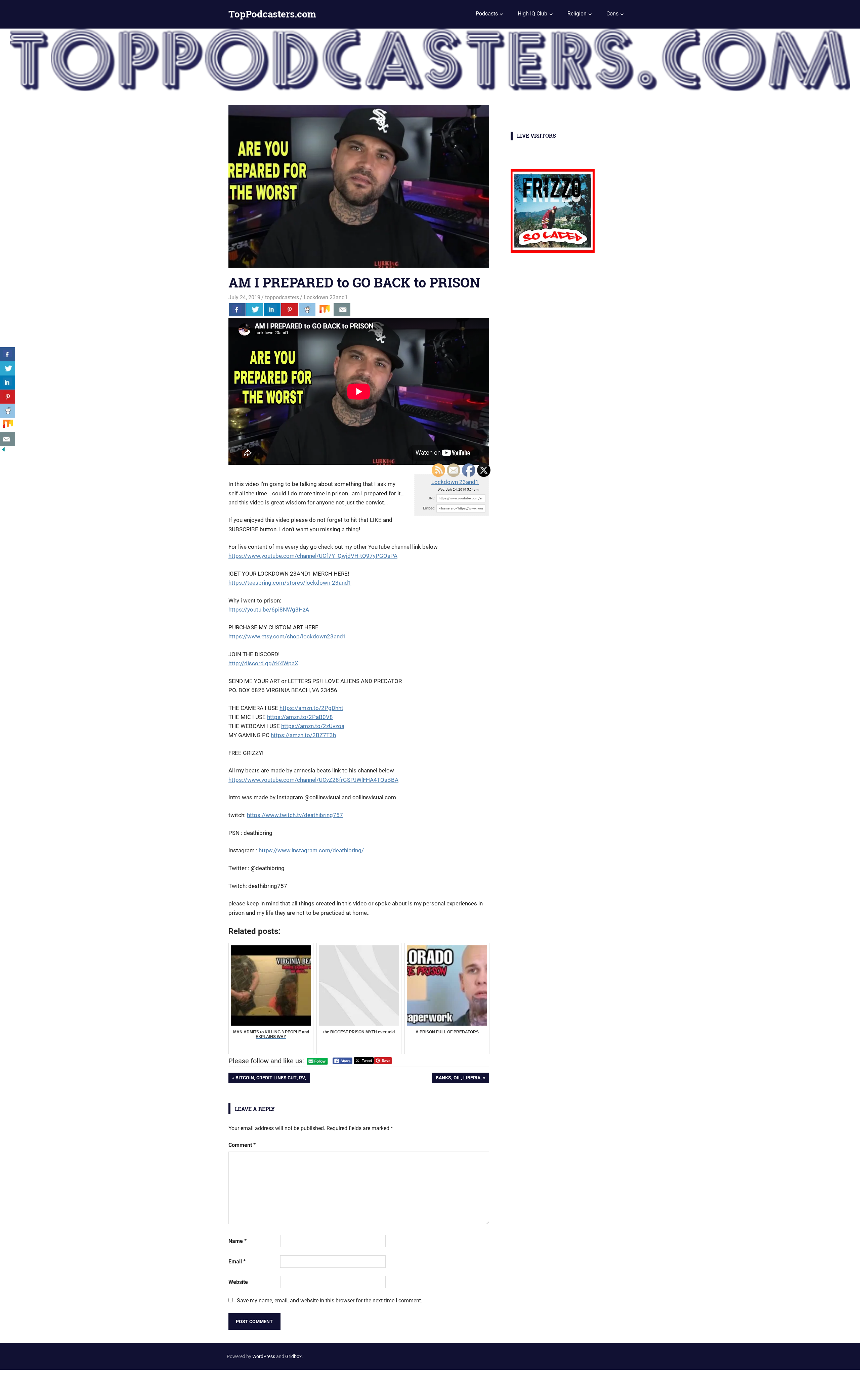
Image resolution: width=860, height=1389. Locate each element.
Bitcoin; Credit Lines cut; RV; (270, 1079)
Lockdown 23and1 (326, 297)
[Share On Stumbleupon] (324, 309)
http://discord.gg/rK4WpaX (263, 663)
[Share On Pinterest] (289, 309)
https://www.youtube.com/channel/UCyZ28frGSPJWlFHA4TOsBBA (313, 779)
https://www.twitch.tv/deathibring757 (295, 815)
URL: (431, 498)
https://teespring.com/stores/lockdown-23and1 (289, 582)
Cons (612, 13)
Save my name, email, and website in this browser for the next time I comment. (329, 1300)
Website (238, 1282)
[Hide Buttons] (3, 451)
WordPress (263, 1356)
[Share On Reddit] (307, 309)
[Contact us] (342, 309)
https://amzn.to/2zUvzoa (312, 726)
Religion (577, 13)
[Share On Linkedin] (272, 309)
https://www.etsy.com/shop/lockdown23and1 (287, 636)
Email (237, 1261)
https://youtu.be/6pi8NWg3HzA (268, 609)
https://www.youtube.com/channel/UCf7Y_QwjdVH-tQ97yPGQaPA (312, 555)
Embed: (429, 508)
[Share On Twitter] (254, 309)
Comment (242, 1145)
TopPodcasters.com (272, 14)
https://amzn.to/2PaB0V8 (300, 717)
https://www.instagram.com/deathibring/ (311, 850)
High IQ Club (532, 13)
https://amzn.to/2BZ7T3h (303, 735)
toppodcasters (282, 297)
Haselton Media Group (69, 1378)
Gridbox (293, 1356)
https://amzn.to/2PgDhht (311, 708)
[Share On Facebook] (237, 309)
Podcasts (487, 13)
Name (237, 1241)
